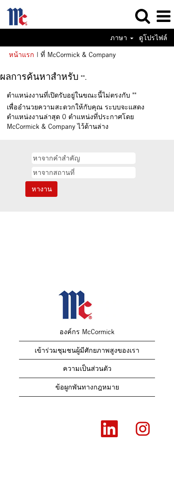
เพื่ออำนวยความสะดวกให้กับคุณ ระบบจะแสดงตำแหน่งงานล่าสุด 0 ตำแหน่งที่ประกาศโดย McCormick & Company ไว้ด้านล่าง (75, 117)
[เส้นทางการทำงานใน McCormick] (21, 15)
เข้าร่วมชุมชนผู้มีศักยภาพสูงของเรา (87, 350)
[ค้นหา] (142, 16)
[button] (163, 16)
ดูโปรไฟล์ (153, 37)
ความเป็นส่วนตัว (87, 368)
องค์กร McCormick (87, 331)
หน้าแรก (21, 54)
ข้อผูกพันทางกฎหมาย (87, 387)
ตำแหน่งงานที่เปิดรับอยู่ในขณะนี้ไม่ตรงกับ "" (71, 95)
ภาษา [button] (119, 37)
